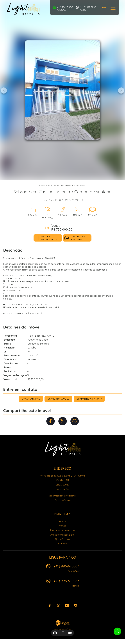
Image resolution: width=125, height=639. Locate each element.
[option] (62, 90)
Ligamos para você (58, 398)
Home (62, 521)
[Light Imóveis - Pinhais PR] (23, 9)
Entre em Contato (62, 500)
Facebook (50, 421)
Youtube (67, 606)
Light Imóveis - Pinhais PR (62, 448)
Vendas (47, 185)
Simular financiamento (49, 238)
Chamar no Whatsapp (89, 398)
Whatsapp (74, 421)
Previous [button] (4, 90)
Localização (62, 489)
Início (40, 185)
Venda (62, 525)
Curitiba (55, 185)
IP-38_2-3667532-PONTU (78, 185)
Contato (62, 543)
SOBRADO (64, 185)
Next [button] (121, 90)
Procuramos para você (62, 530)
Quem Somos (62, 539)
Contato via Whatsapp (77, 238)
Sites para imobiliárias (62, 629)
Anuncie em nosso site (62, 534)
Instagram (75, 606)
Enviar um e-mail (31, 398)
